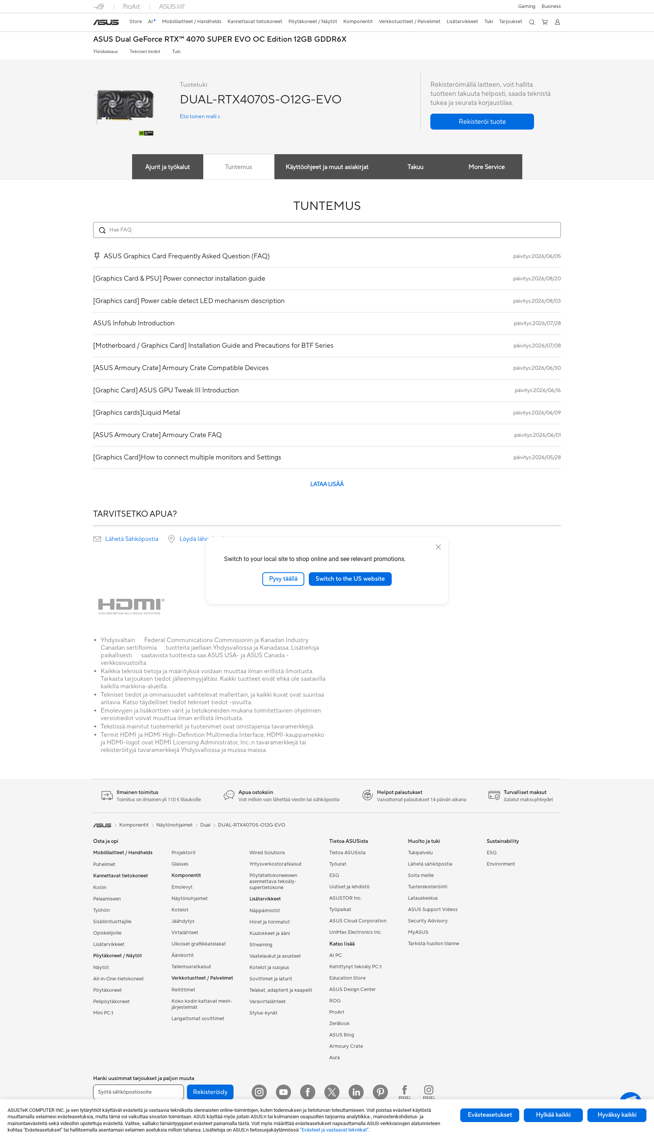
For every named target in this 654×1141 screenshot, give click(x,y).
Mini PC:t (103, 1013)
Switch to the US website (350, 579)
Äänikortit (182, 955)
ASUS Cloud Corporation (357, 921)
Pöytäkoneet (107, 990)
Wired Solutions (267, 853)
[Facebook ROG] (404, 1092)
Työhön (101, 910)
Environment (501, 864)
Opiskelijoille (107, 933)
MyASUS (418, 932)
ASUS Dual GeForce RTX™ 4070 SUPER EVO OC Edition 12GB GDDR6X (220, 39)
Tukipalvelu (420, 853)
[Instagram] (259, 1092)
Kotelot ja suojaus (269, 967)
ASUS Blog (341, 1035)
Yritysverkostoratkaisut (275, 864)
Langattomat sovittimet (197, 1019)
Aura (334, 1058)
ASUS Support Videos (433, 910)
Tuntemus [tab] (238, 167)
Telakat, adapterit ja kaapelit (280, 990)
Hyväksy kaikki (617, 1115)
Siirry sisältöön (97, 23)
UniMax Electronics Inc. (355, 932)
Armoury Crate (346, 1046)
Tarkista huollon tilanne (433, 944)
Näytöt (101, 967)
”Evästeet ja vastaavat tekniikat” (334, 1130)
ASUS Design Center (352, 989)
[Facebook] (307, 1092)
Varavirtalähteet (267, 1002)
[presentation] (97, 539)
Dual (205, 825)
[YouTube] (283, 1092)
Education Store (347, 978)
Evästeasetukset (490, 1115)
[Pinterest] (380, 1092)
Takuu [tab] (416, 167)
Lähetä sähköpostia (430, 864)
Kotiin (99, 888)
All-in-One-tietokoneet (118, 979)
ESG (334, 875)
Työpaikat (340, 910)
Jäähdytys (183, 921)
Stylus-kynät (263, 1013)
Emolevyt (182, 887)
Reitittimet (183, 990)
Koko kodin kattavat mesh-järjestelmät (201, 1004)
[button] (527, 6)
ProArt (336, 1012)
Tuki (176, 52)
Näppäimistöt (264, 911)
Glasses (179, 864)
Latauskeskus (423, 898)
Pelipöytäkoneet (111, 1002)
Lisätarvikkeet (109, 944)
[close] (438, 547)
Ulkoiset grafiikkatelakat (198, 944)
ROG (335, 1001)
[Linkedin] (356, 1092)
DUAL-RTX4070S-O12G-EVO (251, 825)
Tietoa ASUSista (347, 853)
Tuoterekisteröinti (427, 887)
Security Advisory (428, 921)
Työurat (337, 864)
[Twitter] (331, 1092)
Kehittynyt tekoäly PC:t (355, 967)
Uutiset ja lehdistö (349, 887)
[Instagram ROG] (428, 1092)
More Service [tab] (487, 167)
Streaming (260, 945)
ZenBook (339, 1024)
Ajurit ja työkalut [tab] (167, 167)
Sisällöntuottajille (112, 922)
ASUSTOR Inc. (345, 898)
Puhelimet (104, 864)
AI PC (335, 955)
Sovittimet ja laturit (270, 979)
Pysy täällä (283, 579)
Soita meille (421, 875)
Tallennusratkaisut (191, 967)
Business (551, 6)
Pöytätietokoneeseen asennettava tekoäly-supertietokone (273, 881)
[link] (106, 22)
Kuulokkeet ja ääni (269, 933)
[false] (482, 122)
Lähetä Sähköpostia (131, 539)
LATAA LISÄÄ (327, 484)
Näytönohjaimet (189, 899)
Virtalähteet (184, 933)
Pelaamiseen (107, 899)
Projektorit (183, 853)
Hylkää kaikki (553, 1115)
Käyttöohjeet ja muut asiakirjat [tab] (327, 167)
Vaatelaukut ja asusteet (275, 956)
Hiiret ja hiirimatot (269, 922)
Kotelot (179, 910)
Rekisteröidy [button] (210, 1092)
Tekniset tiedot (145, 52)
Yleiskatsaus (105, 52)
